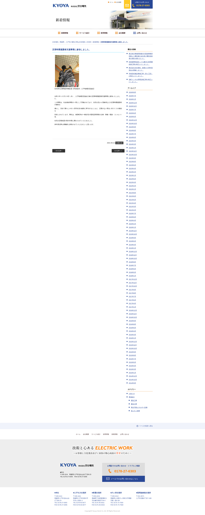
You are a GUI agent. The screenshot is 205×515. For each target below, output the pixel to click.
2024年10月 (133, 123)
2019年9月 (132, 238)
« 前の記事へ (58, 151)
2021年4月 (132, 203)
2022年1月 (132, 189)
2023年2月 (132, 172)
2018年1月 (132, 276)
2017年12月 (133, 279)
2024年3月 (132, 144)
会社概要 (118, 2)
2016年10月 (133, 317)
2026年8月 (132, 92)
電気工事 (134, 400)
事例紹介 (132, 397)
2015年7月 (132, 359)
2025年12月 (133, 103)
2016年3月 (132, 334)
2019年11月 (133, 231)
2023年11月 (133, 151)
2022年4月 (132, 182)
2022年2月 (132, 186)
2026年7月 (132, 96)
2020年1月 (132, 227)
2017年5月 (132, 300)
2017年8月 (132, 293)
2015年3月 (132, 369)
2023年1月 (132, 175)
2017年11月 (133, 283)
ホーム (111, 2)
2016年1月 (132, 338)
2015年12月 (133, 341)
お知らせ (119, 143)
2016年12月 (133, 310)
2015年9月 (132, 352)
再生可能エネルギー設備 (139, 407)
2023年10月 (133, 154)
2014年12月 (133, 376)
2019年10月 (133, 234)
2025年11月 (133, 106)
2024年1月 (132, 148)
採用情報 (104, 33)
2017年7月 (132, 296)
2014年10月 (133, 379)
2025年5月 (132, 116)
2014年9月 (132, 383)
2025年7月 (132, 109)
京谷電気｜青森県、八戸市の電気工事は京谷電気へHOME (71, 42)
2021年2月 (132, 210)
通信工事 (134, 404)
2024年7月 (132, 134)
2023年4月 (132, 168)
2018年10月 (133, 258)
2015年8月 (132, 355)
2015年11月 (133, 345)
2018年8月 (132, 262)
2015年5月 (132, 362)
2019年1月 (132, 248)
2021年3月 (132, 206)
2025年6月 (132, 113)
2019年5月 (132, 241)
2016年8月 (132, 324)
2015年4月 (132, 366)
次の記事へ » (118, 151)
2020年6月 (132, 217)
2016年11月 (133, 314)
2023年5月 (132, 165)
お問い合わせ (142, 33)
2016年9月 (132, 321)
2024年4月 (132, 141)
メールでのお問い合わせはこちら (124, 479)
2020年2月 (132, 224)
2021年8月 (132, 193)
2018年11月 (133, 255)
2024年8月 (132, 130)
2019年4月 (132, 245)
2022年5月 (132, 179)
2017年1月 (132, 307)
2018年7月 (132, 265)
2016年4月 (132, 331)
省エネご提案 (135, 411)
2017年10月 (133, 286)
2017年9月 (132, 290)
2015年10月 (133, 348)
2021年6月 (132, 196)
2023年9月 (132, 158)
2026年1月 (132, 99)
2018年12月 (133, 251)
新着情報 (64, 33)
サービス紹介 (84, 33)
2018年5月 (132, 272)
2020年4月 (132, 220)
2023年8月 (132, 161)
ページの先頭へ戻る (146, 426)
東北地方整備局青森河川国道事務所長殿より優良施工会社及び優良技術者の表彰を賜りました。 (141, 56)
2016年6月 (132, 328)
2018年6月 (132, 269)
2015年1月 (132, 373)
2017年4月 (132, 303)
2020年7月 (132, 213)
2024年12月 (133, 120)
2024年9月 (132, 127)
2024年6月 (132, 137)
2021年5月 (132, 200)
